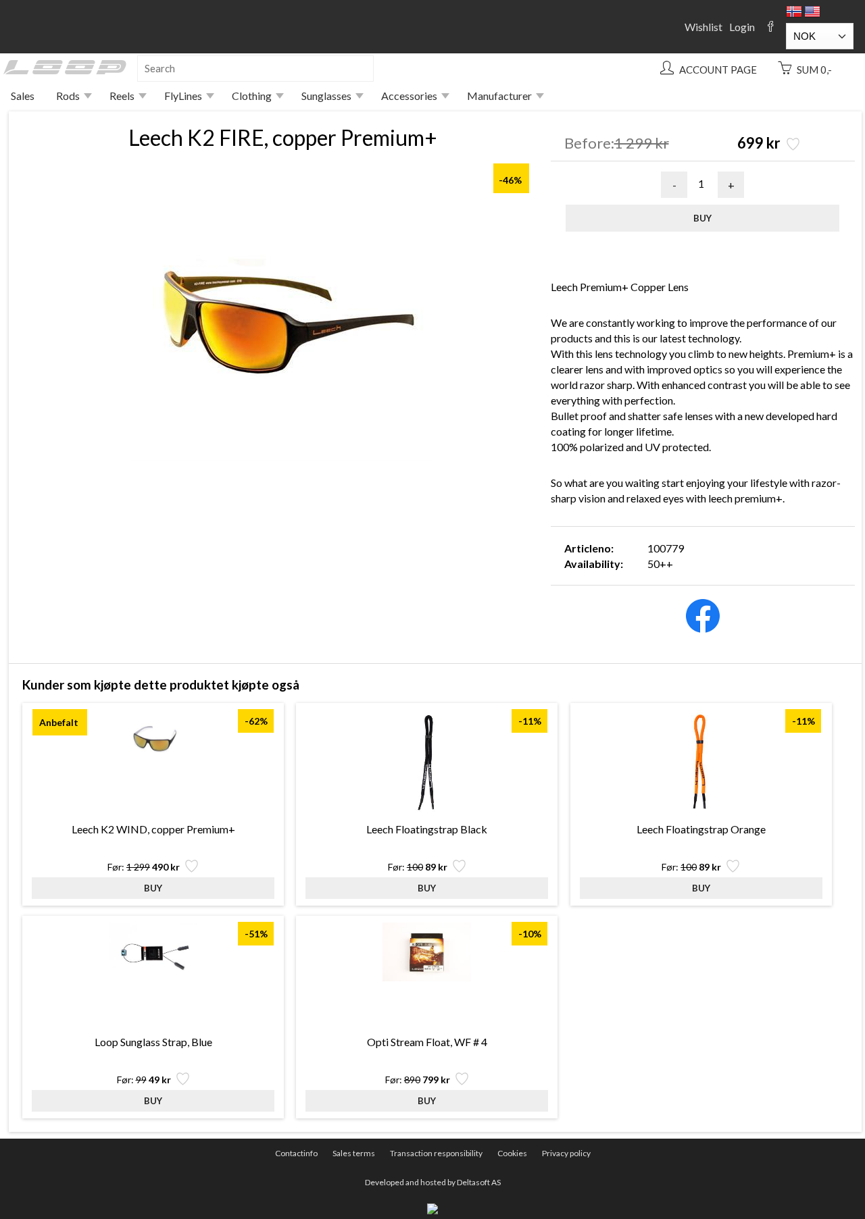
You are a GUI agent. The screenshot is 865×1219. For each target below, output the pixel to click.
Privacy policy (566, 1153)
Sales (22, 95)
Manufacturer (499, 95)
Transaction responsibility (436, 1153)
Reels (121, 95)
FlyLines (183, 95)
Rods (68, 95)
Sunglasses (326, 95)
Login (742, 26)
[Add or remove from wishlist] (791, 145)
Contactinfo (296, 1153)
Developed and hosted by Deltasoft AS (433, 1182)
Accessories (409, 95)
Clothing (252, 95)
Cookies (512, 1153)
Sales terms (353, 1153)
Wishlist (703, 26)
